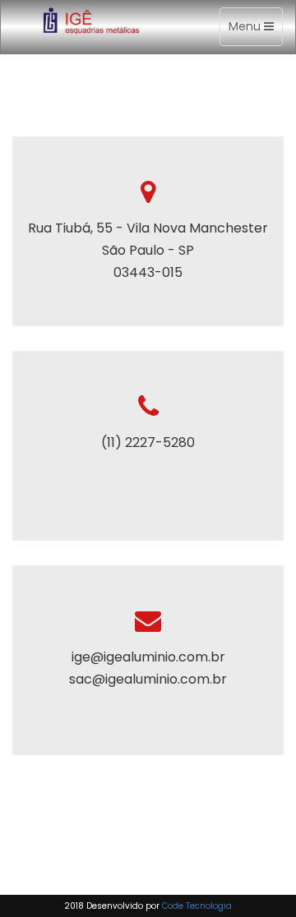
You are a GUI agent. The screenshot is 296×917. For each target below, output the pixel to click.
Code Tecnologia (197, 906)
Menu (255, 31)
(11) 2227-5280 (148, 442)
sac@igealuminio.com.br (148, 679)
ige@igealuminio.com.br (148, 656)
